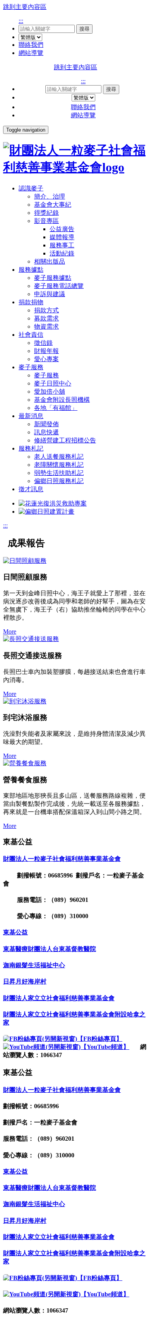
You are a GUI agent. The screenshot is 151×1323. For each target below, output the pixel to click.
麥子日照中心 (52, 383)
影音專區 (46, 221)
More (9, 631)
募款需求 (46, 318)
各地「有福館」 (55, 407)
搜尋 (84, 29)
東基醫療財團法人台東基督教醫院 (49, 949)
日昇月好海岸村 (24, 981)
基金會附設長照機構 (62, 399)
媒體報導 (62, 237)
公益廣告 (62, 229)
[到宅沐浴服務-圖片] (75, 701)
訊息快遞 (46, 432)
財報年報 (46, 351)
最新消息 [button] (31, 416)
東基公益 (15, 932)
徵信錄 (43, 342)
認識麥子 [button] (31, 188)
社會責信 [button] (31, 334)
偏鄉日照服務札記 (59, 481)
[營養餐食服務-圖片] (75, 763)
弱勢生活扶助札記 (59, 473)
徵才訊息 (31, 489)
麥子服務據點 (52, 277)
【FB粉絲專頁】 (99, 1038)
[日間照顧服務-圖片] (75, 561)
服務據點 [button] (31, 269)
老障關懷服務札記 (59, 464)
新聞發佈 (46, 424)
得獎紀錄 (46, 212)
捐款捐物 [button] (31, 302)
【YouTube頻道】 (105, 1047)
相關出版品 (49, 261)
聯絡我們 (31, 44)
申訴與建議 (49, 294)
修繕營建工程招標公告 (65, 440)
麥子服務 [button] (31, 367)
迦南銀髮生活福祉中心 (34, 965)
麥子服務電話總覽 (59, 286)
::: (21, 20)
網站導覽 (31, 53)
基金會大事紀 (52, 204)
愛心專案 (46, 359)
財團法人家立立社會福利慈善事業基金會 (59, 998)
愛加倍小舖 (49, 391)
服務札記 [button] (31, 448)
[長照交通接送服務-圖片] (75, 639)
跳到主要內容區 (24, 6)
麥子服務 (46, 375)
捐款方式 (46, 310)
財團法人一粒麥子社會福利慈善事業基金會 (62, 858)
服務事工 (62, 245)
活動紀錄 (62, 253)
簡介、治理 (49, 196)
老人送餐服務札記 (59, 456)
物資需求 (46, 326)
